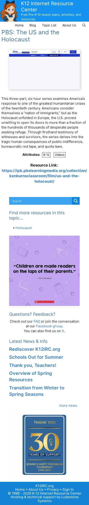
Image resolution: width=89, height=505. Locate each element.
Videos (60, 155)
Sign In (68, 489)
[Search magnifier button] (76, 201)
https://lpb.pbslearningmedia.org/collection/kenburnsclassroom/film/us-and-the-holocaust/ (44, 176)
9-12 (46, 155)
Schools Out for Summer (36, 357)
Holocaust (24, 228)
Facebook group (49, 326)
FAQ (37, 321)
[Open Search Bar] (84, 25)
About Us (69, 25)
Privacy (53, 489)
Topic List (49, 25)
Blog (32, 25)
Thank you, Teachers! (32, 365)
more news (68, 405)
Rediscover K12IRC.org (34, 349)
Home (19, 25)
